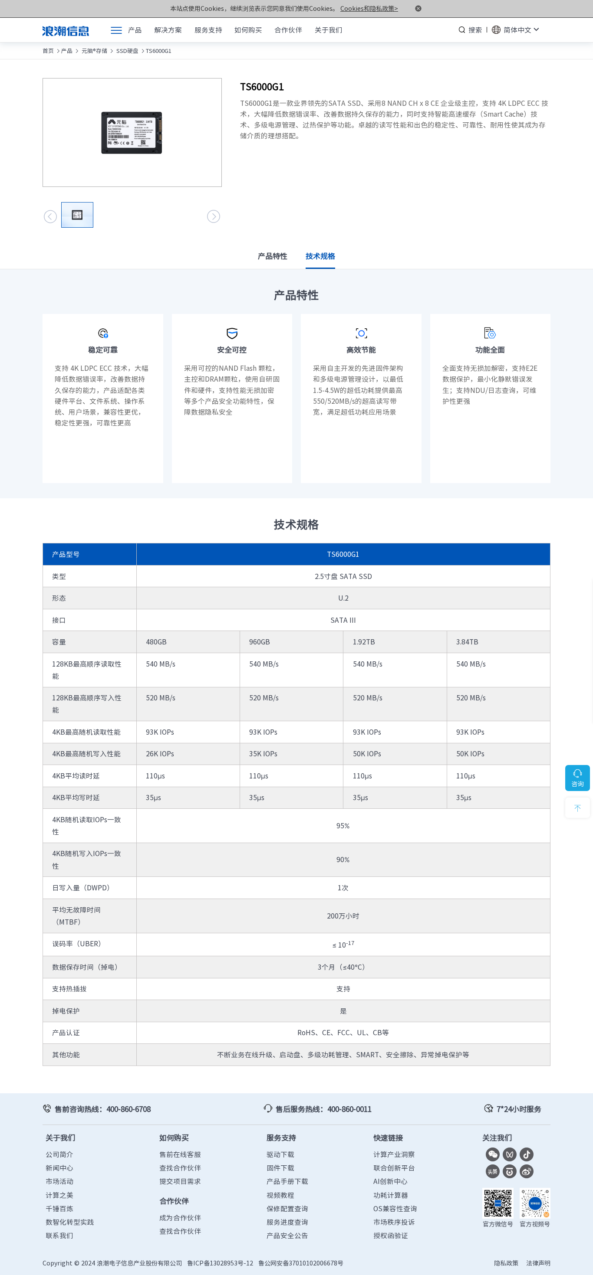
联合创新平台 (394, 1168)
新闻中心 (59, 1168)
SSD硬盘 (126, 50)
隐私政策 (506, 1263)
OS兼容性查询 (395, 1208)
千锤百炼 (59, 1208)
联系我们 (59, 1235)
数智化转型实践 (70, 1222)
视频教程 (280, 1195)
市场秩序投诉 (394, 1222)
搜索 (475, 30)
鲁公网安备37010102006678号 (300, 1263)
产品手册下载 (287, 1181)
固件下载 (280, 1168)
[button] (50, 216)
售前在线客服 (180, 1154)
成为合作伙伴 (180, 1218)
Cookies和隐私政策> (369, 8)
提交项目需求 (180, 1181)
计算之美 (59, 1195)
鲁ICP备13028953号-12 (220, 1263)
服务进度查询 (287, 1222)
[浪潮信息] (66, 30)
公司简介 (59, 1154)
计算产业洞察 (394, 1154)
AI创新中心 (390, 1181)
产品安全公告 (287, 1235)
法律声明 (538, 1263)
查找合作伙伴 (180, 1168)
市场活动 (59, 1181)
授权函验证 (390, 1235)
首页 (48, 50)
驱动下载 (280, 1154)
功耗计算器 (390, 1195)
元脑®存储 (93, 50)
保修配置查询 (287, 1208)
